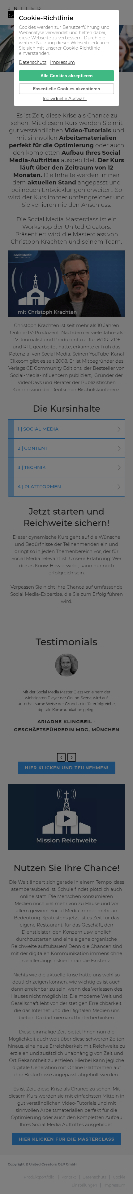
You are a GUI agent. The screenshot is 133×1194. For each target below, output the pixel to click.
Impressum (62, 62)
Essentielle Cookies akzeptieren (66, 88)
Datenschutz (32, 62)
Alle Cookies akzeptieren (67, 75)
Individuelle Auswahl (65, 98)
